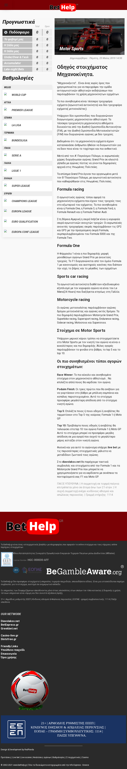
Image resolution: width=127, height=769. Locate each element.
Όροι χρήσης (9, 657)
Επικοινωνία (9, 653)
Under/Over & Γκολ (16, 57)
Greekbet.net (9, 628)
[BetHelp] (34, 526)
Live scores (26, 757)
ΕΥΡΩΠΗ (8, 193)
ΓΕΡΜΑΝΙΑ (9, 132)
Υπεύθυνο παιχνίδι (13, 649)
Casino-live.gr (9, 635)
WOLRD (7, 87)
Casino (85, 757)
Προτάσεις (6, 757)
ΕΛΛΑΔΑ (8, 178)
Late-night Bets (14, 69)
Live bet (16, 757)
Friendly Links (9, 646)
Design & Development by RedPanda (17, 749)
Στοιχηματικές (73, 757)
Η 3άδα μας (11, 51)
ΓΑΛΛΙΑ (7, 163)
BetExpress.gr (10, 624)
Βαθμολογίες (59, 757)
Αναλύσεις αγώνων (42, 757)
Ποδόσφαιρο (19, 32)
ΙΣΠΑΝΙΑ (8, 117)
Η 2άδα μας (11, 45)
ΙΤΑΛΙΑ (7, 148)
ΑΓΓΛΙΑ (7, 102)
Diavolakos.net (10, 621)
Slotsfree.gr (8, 639)
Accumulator (12, 63)
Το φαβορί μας (13, 39)
